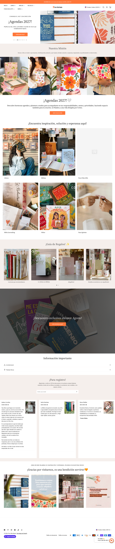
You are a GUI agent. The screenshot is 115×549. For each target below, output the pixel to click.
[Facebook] (4, 530)
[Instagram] (11, 530)
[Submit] (76, 391)
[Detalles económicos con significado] (98, 264)
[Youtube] (15, 530)
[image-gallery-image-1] (16, 491)
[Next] (26, 40)
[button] (110, 7)
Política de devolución (51, 535)
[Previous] (14, 40)
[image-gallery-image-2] (43, 491)
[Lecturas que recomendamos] (16, 264)
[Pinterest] (8, 530)
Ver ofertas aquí (57, 324)
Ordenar (20, 37)
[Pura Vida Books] (57, 7)
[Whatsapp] (21, 530)
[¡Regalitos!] (71, 264)
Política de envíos (63, 535)
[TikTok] (18, 530)
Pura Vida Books (12, 533)
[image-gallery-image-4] (98, 491)
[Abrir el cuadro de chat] (111, 540)
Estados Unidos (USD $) (93, 7)
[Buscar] (103, 7)
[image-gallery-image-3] (71, 491)
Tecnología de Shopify (22, 533)
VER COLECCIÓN (57, 113)
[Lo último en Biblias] (43, 264)
